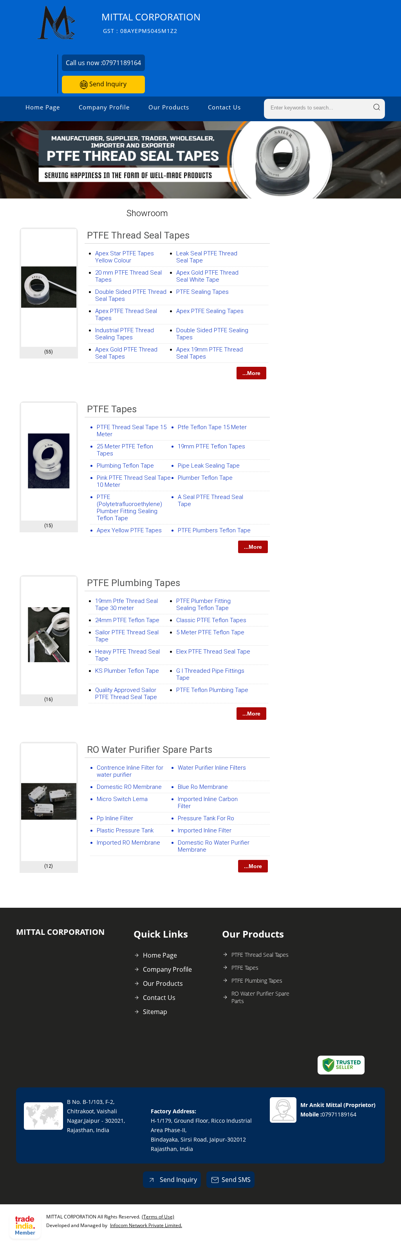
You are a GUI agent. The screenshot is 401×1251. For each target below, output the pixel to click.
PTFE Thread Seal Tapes (138, 235)
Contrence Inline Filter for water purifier (130, 771)
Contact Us (224, 107)
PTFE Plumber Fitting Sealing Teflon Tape (203, 604)
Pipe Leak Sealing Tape (209, 465)
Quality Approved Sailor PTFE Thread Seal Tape (126, 694)
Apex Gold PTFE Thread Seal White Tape (207, 276)
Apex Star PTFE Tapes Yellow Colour (124, 257)
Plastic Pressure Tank (125, 830)
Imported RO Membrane (128, 842)
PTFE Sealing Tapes (202, 291)
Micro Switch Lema (122, 799)
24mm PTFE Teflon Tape (127, 620)
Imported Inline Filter (204, 830)
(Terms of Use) (158, 1216)
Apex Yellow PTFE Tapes (129, 530)
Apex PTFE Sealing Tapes (210, 311)
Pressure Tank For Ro (206, 818)
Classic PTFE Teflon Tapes (211, 620)
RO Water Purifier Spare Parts (149, 749)
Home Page (42, 107)
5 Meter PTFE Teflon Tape (210, 632)
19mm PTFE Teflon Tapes (211, 446)
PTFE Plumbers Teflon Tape (214, 530)
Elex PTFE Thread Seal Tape (213, 651)
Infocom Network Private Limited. (146, 1225)
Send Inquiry (107, 84)
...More (251, 373)
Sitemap (155, 1011)
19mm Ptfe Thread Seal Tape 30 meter (126, 604)
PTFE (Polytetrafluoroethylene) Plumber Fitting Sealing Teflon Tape (129, 507)
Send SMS (236, 1179)
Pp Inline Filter (115, 818)
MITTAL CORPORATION (150, 23)
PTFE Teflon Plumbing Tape (212, 690)
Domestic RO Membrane (129, 786)
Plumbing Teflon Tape (125, 465)
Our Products (168, 107)
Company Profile (104, 107)
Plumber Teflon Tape (205, 477)
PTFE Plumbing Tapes (133, 582)
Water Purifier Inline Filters (212, 767)
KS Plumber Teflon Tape (127, 670)
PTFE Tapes (112, 409)
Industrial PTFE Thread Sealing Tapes (124, 334)
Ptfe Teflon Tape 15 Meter (212, 427)
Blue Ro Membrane (203, 786)
